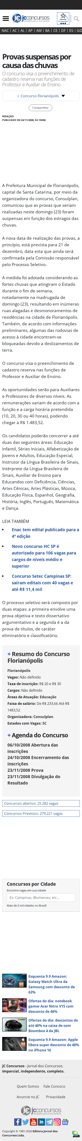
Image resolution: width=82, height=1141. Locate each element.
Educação (48, 697)
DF (63, 30)
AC (14, 30)
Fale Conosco (54, 1086)
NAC (5, 30)
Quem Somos (28, 1086)
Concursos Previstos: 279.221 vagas (33, 813)
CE (55, 30)
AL (22, 30)
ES (71, 30)
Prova (25, 770)
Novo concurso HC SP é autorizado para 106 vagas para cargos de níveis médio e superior (44, 556)
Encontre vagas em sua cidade (26, 890)
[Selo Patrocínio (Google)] (63, 18)
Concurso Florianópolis (38, 96)
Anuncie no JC (28, 1096)
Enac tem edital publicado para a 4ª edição (45, 533)
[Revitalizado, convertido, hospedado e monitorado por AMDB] (76, 1133)
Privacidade (55, 1096)
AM (39, 30)
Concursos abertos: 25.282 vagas (31, 803)
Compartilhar (40, 108)
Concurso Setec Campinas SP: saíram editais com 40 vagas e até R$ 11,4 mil (42, 582)
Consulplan (43, 716)
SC (44, 723)
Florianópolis (18, 670)
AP (30, 30)
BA (47, 30)
